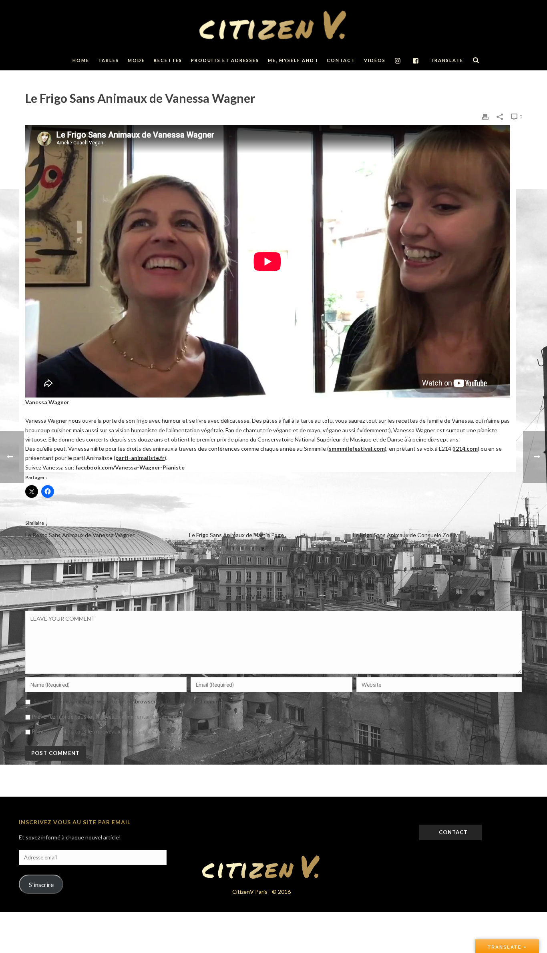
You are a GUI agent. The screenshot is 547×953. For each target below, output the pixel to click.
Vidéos (375, 60)
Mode (136, 60)
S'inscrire (41, 884)
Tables (108, 60)
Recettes (168, 60)
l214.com (466, 448)
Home (80, 60)
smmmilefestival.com (357, 448)
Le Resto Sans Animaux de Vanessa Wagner (80, 534)
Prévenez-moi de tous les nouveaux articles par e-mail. (99, 731)
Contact (341, 60)
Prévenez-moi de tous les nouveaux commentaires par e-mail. (108, 716)
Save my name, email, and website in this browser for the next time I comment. (131, 701)
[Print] (485, 116)
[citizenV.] (273, 25)
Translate (446, 60)
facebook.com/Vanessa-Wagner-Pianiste (130, 467)
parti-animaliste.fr (140, 457)
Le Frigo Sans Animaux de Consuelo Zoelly (405, 534)
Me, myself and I (293, 60)
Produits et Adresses (225, 60)
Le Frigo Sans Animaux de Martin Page (236, 534)
